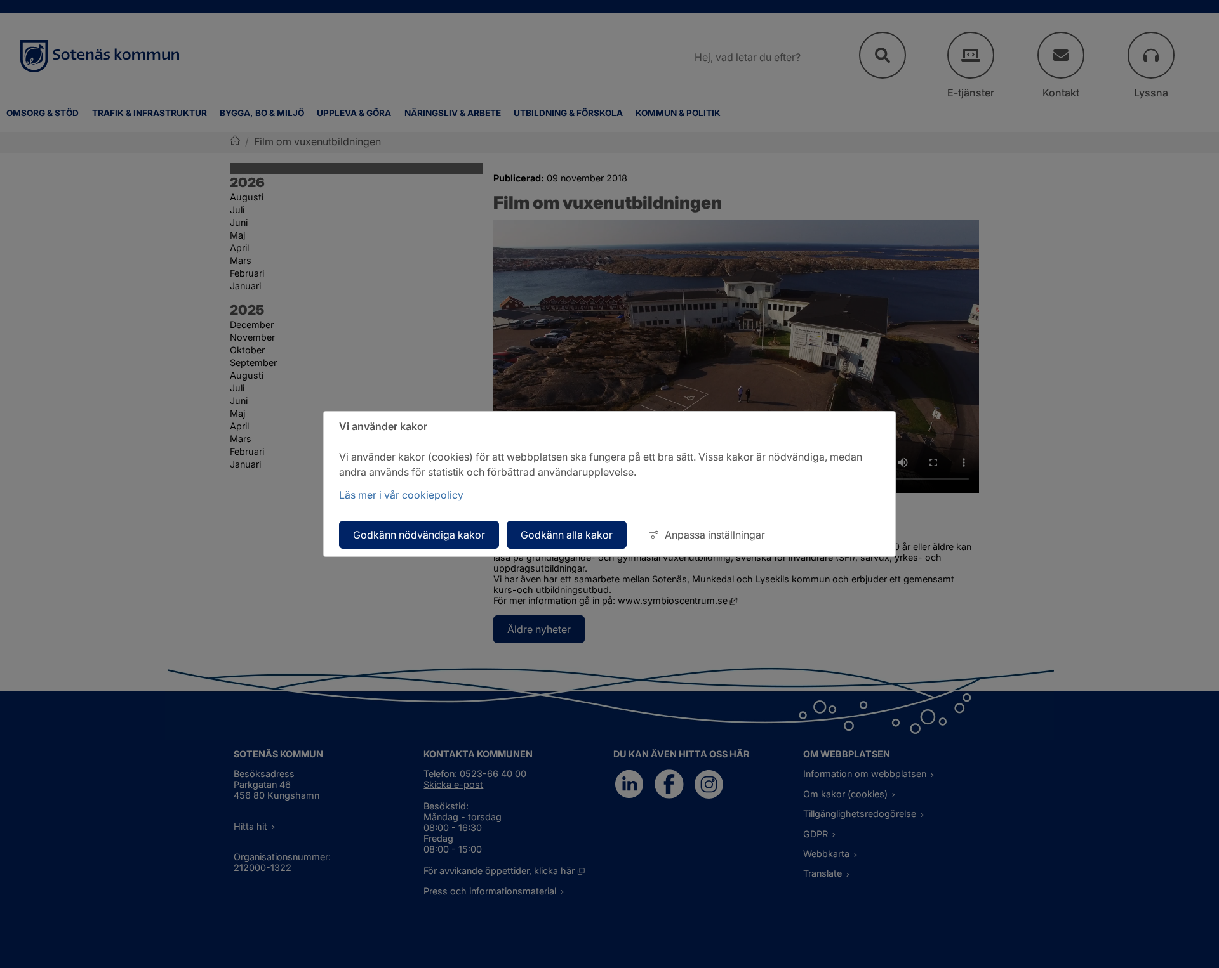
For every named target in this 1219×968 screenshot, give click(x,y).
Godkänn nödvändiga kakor (419, 534)
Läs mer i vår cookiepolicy (401, 494)
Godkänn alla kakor (567, 534)
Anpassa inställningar (715, 534)
